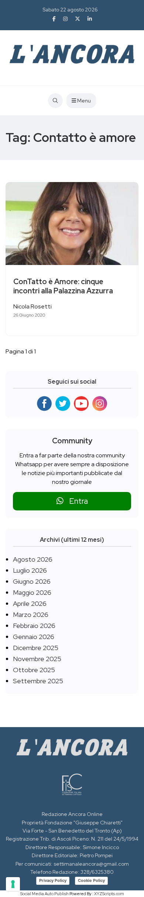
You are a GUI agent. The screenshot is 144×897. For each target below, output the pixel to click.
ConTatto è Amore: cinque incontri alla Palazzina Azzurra (63, 286)
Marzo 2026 (30, 614)
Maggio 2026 (32, 592)
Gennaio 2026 (33, 636)
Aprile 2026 (30, 603)
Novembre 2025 (37, 659)
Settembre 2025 (38, 681)
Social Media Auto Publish (44, 893)
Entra (76, 501)
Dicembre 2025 (35, 647)
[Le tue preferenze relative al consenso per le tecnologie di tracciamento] (13, 884)
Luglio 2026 (30, 570)
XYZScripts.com (109, 893)
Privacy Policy (52, 880)
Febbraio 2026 (34, 625)
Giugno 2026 (32, 581)
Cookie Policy (91, 880)
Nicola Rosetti (32, 306)
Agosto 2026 (32, 559)
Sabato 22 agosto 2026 (70, 9)
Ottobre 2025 (34, 670)
